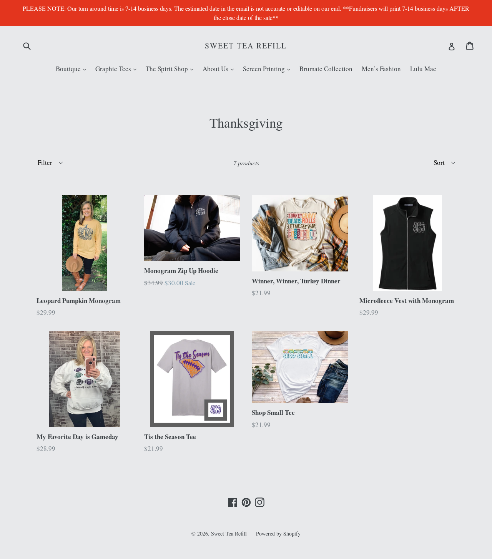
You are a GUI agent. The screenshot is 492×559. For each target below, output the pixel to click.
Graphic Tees (117, 68)
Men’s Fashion (381, 68)
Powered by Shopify (278, 533)
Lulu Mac (423, 68)
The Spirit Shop (171, 68)
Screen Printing (268, 68)
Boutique (73, 68)
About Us (220, 68)
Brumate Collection (325, 68)
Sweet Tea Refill (246, 45)
